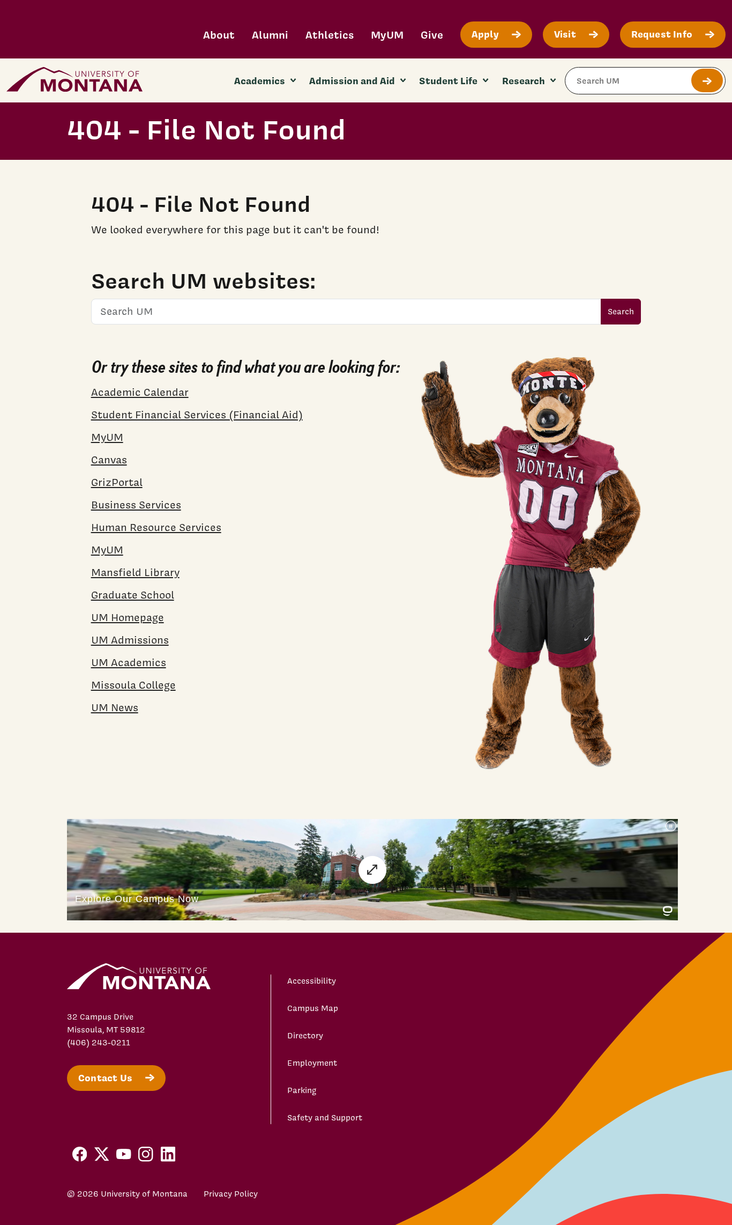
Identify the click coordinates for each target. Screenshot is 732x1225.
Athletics (329, 34)
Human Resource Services (156, 527)
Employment (312, 1063)
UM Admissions (130, 640)
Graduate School (132, 595)
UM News (114, 707)
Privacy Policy (231, 1194)
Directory (305, 1035)
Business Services (136, 505)
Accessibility (311, 981)
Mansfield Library (135, 572)
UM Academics (128, 662)
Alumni (270, 34)
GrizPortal (117, 482)
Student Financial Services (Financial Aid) (197, 415)
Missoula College (133, 685)
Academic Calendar (140, 392)
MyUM (387, 34)
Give (432, 34)
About (219, 34)
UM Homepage (127, 617)
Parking (302, 1090)
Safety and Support (324, 1117)
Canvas (109, 460)
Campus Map (312, 1008)
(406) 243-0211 (98, 1042)
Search (621, 311)
